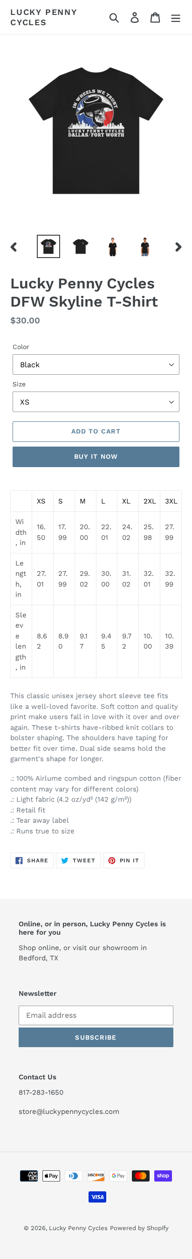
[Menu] (175, 17)
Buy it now (96, 456)
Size (19, 384)
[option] (49, 246)
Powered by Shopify (139, 1227)
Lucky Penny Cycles (43, 17)
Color (21, 346)
